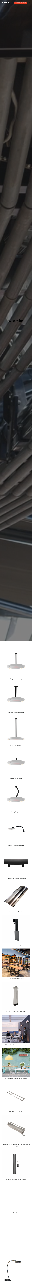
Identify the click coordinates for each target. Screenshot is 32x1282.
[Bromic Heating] (6, 3)
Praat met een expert (20, 2)
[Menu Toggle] (29, 3)
